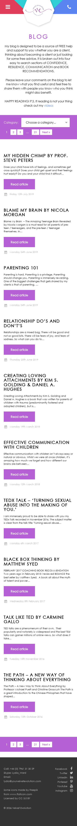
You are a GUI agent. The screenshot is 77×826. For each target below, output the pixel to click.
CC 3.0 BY (24, 798)
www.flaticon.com (21, 794)
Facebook (61, 768)
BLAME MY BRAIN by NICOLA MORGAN (36, 212)
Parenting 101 (21, 267)
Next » (46, 132)
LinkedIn (62, 777)
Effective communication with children (37, 444)
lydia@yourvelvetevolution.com (22, 781)
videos (48, 105)
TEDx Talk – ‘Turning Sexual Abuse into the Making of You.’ (38, 504)
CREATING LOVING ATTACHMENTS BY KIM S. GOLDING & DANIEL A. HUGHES (31, 382)
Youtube (62, 786)
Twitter (63, 773)
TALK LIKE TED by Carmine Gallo (34, 619)
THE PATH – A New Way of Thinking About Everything (37, 677)
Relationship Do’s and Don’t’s (32, 323)
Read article (19, 184)
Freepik (34, 789)
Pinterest (62, 781)
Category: (11, 122)
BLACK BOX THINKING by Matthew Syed (32, 561)
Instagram (61, 790)
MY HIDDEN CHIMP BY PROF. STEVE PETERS (36, 158)
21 (35, 132)
